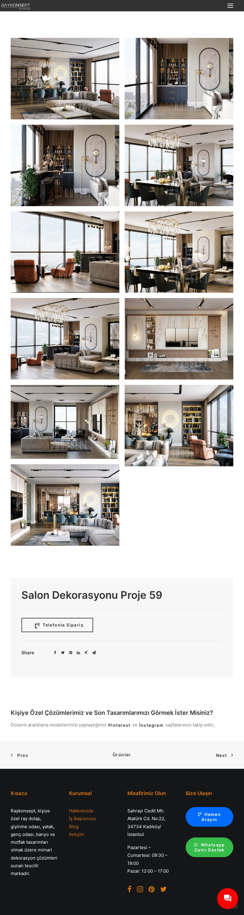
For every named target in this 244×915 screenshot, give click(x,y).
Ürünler (122, 754)
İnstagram (151, 725)
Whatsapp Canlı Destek (210, 847)
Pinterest (119, 725)
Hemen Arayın (211, 817)
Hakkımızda (81, 811)
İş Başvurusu (82, 818)
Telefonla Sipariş (62, 624)
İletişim (76, 834)
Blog (74, 826)
